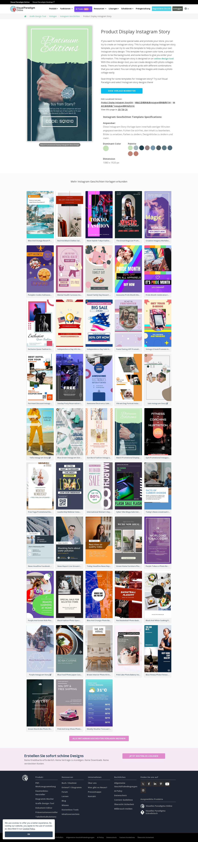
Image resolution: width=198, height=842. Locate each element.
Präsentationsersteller (46, 812)
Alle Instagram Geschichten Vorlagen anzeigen (99, 738)
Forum (65, 792)
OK (28, 834)
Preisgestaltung (143, 8)
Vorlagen (53, 16)
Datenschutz (120, 795)
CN (126, 109)
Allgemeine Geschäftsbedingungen (80, 837)
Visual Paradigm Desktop (43, 2)
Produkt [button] (52, 8)
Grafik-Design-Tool (37, 16)
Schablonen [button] (126, 8)
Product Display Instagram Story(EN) (117, 102)
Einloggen (177, 8)
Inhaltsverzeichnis (70, 814)
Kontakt (92, 796)
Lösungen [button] (113, 8)
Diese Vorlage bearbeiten (122, 90)
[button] (66, 8)
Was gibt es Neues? (97, 787)
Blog (64, 800)
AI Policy (118, 791)
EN (119, 109)
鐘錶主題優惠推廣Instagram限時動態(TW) (153, 102)
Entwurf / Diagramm (72, 787)
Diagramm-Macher (44, 799)
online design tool (164, 58)
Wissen (65, 805)
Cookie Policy (29, 829)
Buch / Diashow (69, 783)
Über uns (92, 783)
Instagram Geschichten (70, 16)
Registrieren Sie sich (162, 8)
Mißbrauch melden (123, 808)
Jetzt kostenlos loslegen (143, 756)
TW (122, 109)
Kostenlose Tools (70, 809)
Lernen (65, 796)
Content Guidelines (123, 800)
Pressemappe (94, 792)
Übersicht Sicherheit (124, 804)
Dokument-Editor (43, 808)
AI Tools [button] (82, 9)
